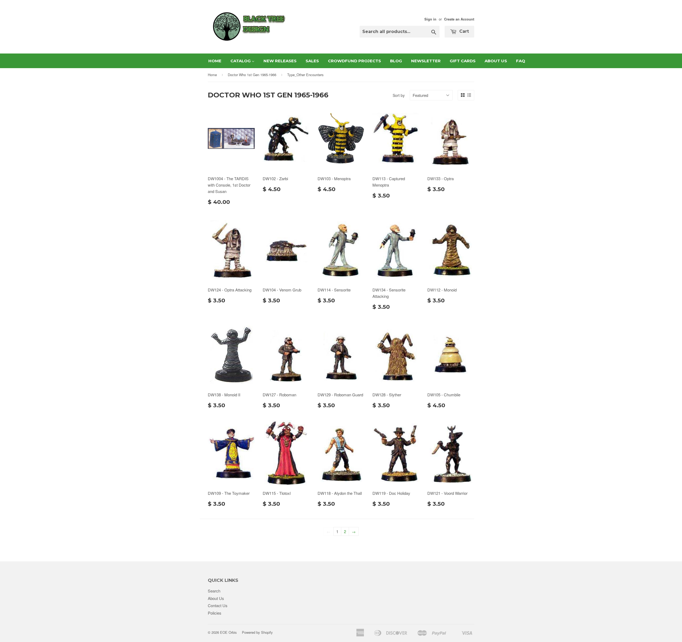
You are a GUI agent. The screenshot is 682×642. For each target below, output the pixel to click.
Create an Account (459, 19)
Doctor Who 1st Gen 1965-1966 (252, 74)
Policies (214, 613)
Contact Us (218, 605)
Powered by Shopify (257, 632)
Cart (463, 31)
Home (212, 74)
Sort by (399, 95)
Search (214, 591)
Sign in (430, 19)
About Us (216, 598)
